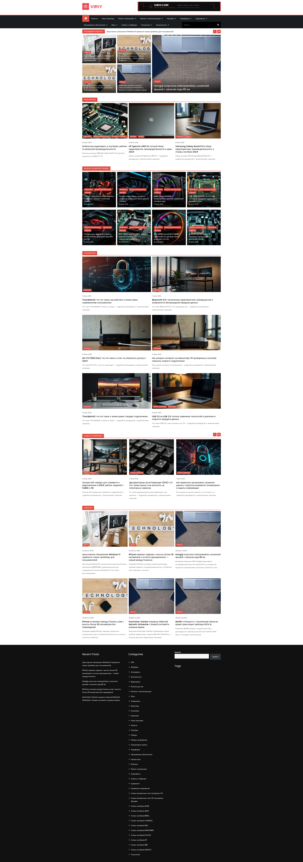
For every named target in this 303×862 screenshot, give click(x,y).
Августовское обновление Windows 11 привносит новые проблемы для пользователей (140, 31)
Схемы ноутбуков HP (139, 840)
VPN (132, 662)
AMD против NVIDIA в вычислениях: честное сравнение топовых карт (168, 199)
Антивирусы (135, 672)
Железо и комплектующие (150, 18)
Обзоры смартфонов (139, 740)
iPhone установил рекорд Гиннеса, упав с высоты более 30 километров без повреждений (98, 87)
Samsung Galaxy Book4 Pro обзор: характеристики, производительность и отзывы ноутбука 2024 (194, 149)
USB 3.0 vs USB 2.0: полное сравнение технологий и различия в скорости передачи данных (184, 418)
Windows (134, 667)
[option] (163, 31)
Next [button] (219, 31)
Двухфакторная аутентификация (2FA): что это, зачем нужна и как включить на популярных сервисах (151, 485)
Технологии (145, 25)
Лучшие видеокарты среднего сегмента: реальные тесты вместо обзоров (134, 199)
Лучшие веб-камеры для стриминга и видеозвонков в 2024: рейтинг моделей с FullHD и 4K (102, 485)
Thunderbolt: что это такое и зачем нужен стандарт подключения (115, 416)
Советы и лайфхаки (129, 25)
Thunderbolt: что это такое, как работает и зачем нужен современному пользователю (110, 301)
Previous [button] (215, 31)
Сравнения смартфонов (140, 788)
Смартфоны (200, 18)
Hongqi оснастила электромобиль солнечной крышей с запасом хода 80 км (181, 87)
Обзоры (141, 136)
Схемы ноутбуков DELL (139, 825)
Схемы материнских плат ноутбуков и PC (147, 793)
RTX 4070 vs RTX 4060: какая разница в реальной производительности (132, 236)
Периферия (184, 18)
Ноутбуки (170, 18)
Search (178, 652)
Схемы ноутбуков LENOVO (141, 850)
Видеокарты (87, 136)
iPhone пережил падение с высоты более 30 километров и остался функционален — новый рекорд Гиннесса (132, 57)
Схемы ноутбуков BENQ (140, 816)
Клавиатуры (135, 701)
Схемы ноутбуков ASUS (140, 811)
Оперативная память (139, 745)
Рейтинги (123, 136)
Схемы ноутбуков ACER (140, 806)
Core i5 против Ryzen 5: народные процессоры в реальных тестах (199, 236)
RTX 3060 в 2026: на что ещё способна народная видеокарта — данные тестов (204, 199)
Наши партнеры (108, 18)
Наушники (135, 716)
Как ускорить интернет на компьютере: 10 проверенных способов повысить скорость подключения (184, 359)
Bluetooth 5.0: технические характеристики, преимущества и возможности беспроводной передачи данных (182, 301)
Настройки (135, 711)
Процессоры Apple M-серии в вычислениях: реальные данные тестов (98, 236)
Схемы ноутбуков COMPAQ (141, 820)
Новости (94, 18)
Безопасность (161, 25)
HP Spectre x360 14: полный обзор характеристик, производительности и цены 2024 (150, 149)
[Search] (218, 25)
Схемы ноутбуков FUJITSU (141, 835)
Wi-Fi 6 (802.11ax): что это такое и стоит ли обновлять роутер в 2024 (114, 359)
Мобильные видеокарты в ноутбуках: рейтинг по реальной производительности (104, 147)
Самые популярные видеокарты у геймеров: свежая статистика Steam (99, 199)
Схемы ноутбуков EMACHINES (142, 830)
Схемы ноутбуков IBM (139, 845)
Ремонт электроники (126, 18)
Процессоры (107, 227)
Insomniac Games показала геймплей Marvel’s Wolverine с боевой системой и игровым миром (133, 87)
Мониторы (135, 706)
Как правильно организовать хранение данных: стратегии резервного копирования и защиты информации (198, 485)
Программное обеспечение (94, 25)
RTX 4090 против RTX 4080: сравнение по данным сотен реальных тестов (166, 236)
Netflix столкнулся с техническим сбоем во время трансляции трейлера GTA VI (196, 623)
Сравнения (135, 783)
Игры (113, 25)
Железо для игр (137, 686)
